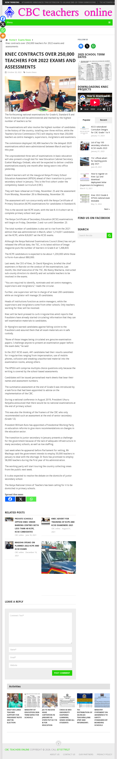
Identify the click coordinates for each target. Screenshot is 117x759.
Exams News (31, 72)
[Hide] (1, 41)
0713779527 (63, 749)
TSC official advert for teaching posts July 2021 (99, 161)
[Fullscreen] (108, 109)
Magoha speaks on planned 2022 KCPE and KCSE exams (27, 545)
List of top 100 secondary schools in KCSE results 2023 (100, 145)
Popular (86, 120)
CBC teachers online (17, 749)
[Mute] (104, 109)
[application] (95, 102)
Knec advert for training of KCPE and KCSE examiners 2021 (63, 522)
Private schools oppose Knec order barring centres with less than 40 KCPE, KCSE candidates (27, 525)
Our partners (86, 754)
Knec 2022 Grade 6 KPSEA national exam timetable (100, 198)
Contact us (69, 754)
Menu (10, 22)
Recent (103, 120)
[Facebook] (10, 499)
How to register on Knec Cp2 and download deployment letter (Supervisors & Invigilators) (93, 179)
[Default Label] (93, 46)
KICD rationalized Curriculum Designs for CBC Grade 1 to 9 (100, 130)
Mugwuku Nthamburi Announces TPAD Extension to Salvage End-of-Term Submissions (45, 2)
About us (54, 754)
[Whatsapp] (31, 499)
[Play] (81, 109)
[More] (3, 36)
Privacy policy (104, 754)
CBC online (19, 535)
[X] (21, 499)
